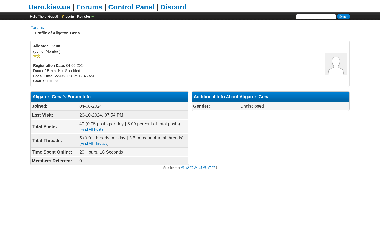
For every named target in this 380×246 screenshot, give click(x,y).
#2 (187, 168)
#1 (183, 168)
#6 (205, 168)
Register (83, 16)
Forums (89, 7)
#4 (196, 168)
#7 (209, 168)
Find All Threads (94, 143)
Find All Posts (92, 129)
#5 (201, 168)
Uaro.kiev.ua (49, 7)
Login (69, 16)
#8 (214, 168)
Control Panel (131, 7)
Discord (173, 7)
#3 (192, 168)
